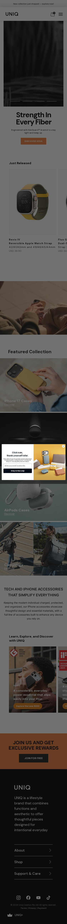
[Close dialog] (63, 446)
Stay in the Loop (17, 471)
